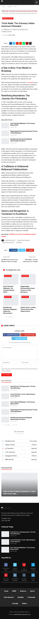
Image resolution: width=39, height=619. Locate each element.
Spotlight (10, 18)
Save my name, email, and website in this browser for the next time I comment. (19, 370)
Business (23, 591)
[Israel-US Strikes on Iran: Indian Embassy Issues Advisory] (5, 396)
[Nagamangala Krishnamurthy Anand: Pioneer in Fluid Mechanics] (5, 133)
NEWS (14, 591)
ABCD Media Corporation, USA (22, 614)
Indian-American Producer (8, 242)
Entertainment (9, 597)
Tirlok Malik (30, 82)
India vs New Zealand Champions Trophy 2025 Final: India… (19, 492)
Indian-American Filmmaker (23, 240)
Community (31, 597)
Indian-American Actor (10, 240)
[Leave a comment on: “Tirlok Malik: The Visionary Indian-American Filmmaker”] (3, 39)
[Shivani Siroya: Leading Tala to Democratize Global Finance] (28, 300)
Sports (32, 591)
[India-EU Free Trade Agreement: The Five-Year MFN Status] (5, 388)
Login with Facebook (13, 334)
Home (6, 591)
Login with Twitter (21, 338)
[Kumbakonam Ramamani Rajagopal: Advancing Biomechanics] (5, 141)
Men (4, 18)
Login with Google (29, 334)
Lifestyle (15, 603)
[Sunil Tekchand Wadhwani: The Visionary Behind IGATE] (5, 125)
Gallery (24, 603)
